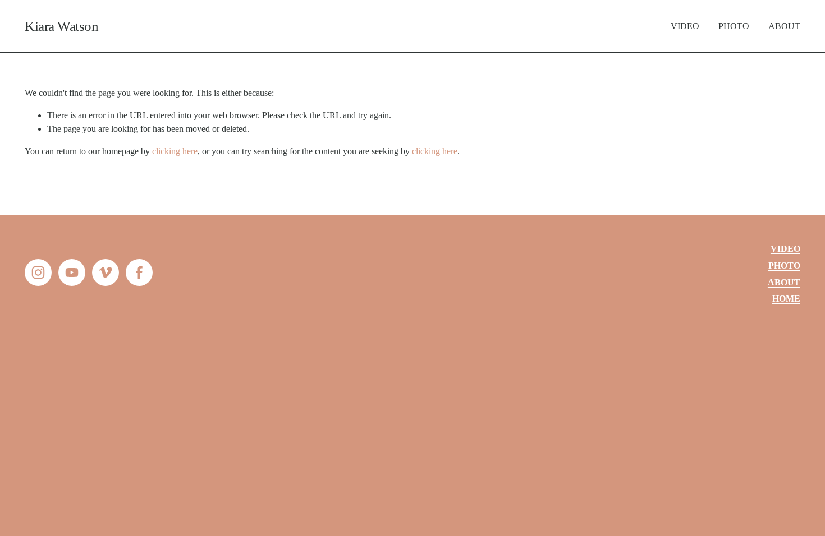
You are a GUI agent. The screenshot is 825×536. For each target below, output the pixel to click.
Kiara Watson (61, 26)
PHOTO (733, 26)
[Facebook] (139, 272)
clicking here (175, 151)
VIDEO (685, 26)
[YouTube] (71, 272)
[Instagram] (38, 272)
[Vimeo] (105, 272)
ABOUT (784, 26)
